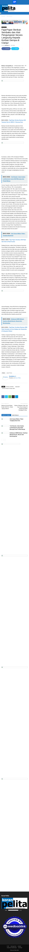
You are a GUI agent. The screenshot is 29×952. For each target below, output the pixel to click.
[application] (14, 905)
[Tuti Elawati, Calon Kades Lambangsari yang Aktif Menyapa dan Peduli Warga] (5, 427)
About (3, 372)
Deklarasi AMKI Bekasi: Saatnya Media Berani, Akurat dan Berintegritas (18, 434)
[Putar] (3, 910)
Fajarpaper (17, 386)
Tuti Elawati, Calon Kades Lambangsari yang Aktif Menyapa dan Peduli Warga (17, 427)
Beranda (3, 16)
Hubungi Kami (13, 946)
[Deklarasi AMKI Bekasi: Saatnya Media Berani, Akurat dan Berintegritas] (5, 434)
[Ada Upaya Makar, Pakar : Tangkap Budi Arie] (5, 420)
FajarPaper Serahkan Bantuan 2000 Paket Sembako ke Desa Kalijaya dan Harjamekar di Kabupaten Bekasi (14, 329)
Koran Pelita (18, 377)
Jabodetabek (9, 16)
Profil (8, 946)
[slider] (13, 910)
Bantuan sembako (10, 386)
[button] (14, 905)
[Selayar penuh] (25, 910)
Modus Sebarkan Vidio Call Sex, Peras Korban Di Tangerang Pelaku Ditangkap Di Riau (21, 408)
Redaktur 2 (7, 45)
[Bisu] (23, 910)
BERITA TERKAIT (6, 415)
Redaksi (19, 946)
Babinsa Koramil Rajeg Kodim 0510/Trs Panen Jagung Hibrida (7, 407)
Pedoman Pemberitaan (12, 947)
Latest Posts (9, 372)
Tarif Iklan (20, 947)
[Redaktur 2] (5, 378)
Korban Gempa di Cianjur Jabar (8, 388)
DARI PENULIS (15, 415)
